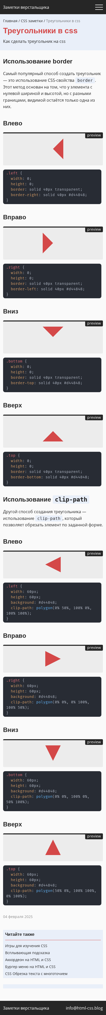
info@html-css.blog (84, 1008)
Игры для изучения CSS (26, 945)
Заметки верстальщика (26, 7)
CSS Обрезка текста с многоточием (36, 973)
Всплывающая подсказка (27, 952)
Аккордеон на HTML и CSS (28, 959)
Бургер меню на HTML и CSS (30, 966)
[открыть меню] (99, 7)
